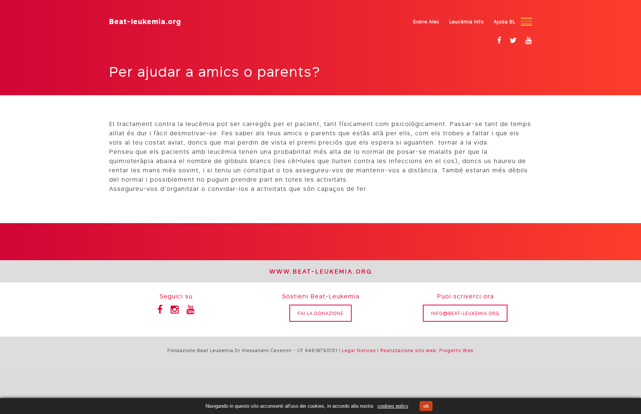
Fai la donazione (320, 313)
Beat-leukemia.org (145, 20)
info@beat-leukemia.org (465, 313)
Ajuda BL (504, 21)
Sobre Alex (426, 21)
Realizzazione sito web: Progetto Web (427, 350)
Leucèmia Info (466, 21)
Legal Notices (359, 350)
